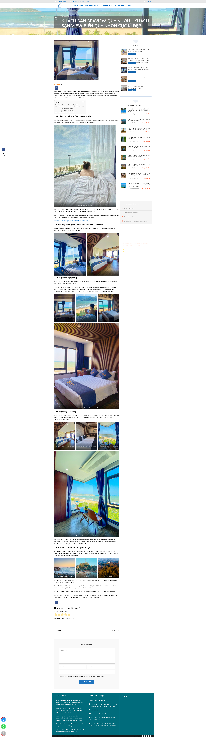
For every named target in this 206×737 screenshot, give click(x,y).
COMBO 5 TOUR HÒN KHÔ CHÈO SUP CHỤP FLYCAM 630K (139, 165)
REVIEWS (121, 5)
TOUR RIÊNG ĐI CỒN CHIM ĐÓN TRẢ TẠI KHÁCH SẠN (139, 137)
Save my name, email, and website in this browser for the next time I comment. (82, 676)
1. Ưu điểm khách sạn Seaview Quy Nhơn (67, 105)
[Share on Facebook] (56, 89)
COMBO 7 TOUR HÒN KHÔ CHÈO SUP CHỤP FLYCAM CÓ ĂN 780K (139, 156)
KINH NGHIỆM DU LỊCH (108, 5)
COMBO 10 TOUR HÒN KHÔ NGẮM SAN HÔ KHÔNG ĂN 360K (139, 120)
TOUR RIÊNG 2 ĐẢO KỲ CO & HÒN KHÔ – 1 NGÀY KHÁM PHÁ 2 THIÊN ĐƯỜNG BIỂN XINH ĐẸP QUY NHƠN (139, 185)
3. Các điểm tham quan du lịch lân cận (66, 112)
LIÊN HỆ (129, 5)
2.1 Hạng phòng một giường (66, 108)
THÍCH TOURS (78, 5)
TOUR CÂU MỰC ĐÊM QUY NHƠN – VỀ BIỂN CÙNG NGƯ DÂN (71, 221)
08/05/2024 (67, 16)
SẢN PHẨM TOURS (91, 5)
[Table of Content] (83, 102)
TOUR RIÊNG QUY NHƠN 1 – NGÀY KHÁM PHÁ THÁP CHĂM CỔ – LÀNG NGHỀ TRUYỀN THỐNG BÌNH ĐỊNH (139, 175)
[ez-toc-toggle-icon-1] (82, 102)
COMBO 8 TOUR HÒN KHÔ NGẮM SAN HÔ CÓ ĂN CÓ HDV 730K (139, 147)
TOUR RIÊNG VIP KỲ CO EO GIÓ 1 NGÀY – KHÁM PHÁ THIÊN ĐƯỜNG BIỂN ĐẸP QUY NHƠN (139, 110)
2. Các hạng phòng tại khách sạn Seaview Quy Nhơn (70, 106)
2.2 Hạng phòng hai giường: (66, 110)
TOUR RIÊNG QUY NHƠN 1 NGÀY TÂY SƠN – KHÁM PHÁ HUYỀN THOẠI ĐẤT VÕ (139, 129)
